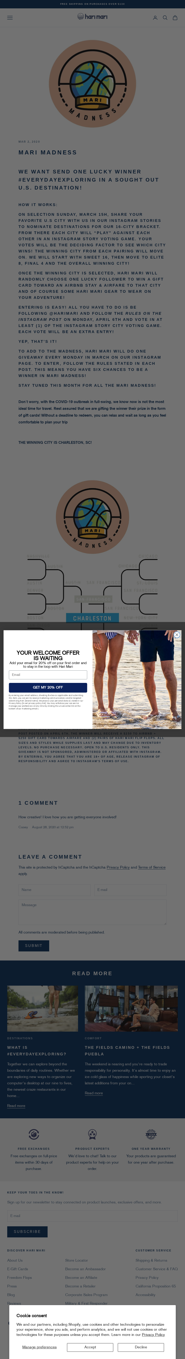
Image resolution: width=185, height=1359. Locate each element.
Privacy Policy (153, 1335)
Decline (141, 1347)
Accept (90, 1347)
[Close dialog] (177, 634)
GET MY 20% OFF (48, 687)
